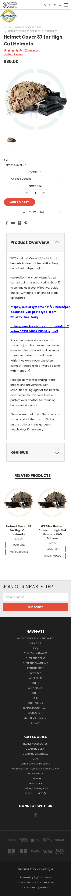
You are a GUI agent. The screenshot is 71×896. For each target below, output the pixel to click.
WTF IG (35, 693)
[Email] (13, 223)
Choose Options (19, 552)
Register (42, 717)
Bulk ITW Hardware (35, 653)
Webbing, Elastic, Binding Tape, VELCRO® (35, 768)
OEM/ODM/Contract (35, 708)
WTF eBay (35, 673)
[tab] (35, 452)
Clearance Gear (35, 658)
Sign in (28, 717)
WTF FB (36, 683)
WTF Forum (35, 678)
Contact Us (35, 703)
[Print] (19, 223)
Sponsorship (35, 712)
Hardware (35, 783)
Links (35, 698)
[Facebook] (7, 223)
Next (66, 505)
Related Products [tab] (33, 475)
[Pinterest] (26, 223)
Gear (36, 758)
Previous (4, 505)
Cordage (35, 778)
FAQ (35, 648)
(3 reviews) (32, 50)
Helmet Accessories (35, 743)
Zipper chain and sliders (35, 763)
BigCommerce (42, 877)
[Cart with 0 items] (60, 5)
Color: (35, 172)
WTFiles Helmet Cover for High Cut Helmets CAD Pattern (52, 532)
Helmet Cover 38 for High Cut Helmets (18, 530)
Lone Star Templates (42, 882)
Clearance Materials (35, 663)
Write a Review (13, 54)
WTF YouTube (35, 688)
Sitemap (35, 722)
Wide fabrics (35, 773)
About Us (35, 643)
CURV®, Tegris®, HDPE (35, 788)
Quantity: (35, 185)
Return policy (35, 668)
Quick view (19, 544)
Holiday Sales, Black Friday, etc (36, 638)
